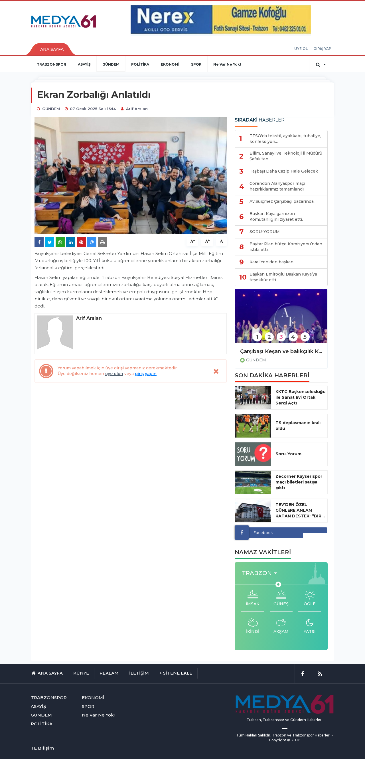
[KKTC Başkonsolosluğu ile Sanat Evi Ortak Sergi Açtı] (253, 397)
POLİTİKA (140, 64)
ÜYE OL (301, 48)
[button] (261, 573)
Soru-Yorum (288, 453)
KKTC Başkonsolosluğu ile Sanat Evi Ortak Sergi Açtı (300, 397)
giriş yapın (146, 373)
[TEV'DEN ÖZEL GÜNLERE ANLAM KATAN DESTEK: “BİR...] (253, 510)
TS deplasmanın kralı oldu (298, 425)
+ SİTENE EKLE (175, 673)
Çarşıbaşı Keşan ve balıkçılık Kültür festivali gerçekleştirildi (281, 351)
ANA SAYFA (52, 49)
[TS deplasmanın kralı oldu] (253, 426)
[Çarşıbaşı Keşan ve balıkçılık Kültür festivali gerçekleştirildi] (281, 320)
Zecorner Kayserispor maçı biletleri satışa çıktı (298, 482)
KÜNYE (81, 673)
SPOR (196, 64)
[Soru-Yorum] (253, 454)
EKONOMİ (170, 64)
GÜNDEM (110, 64)
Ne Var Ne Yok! (227, 64)
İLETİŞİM (139, 673)
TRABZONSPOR (51, 64)
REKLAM (109, 673)
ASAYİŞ (84, 64)
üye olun (114, 373)
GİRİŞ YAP (322, 48)
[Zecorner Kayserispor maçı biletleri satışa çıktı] (253, 482)
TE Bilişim (42, 748)
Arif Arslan (137, 108)
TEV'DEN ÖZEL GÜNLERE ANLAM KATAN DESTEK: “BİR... (300, 510)
